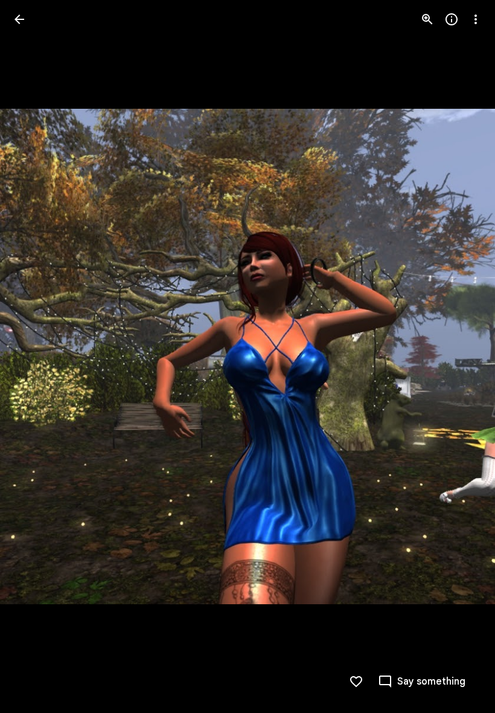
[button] (34, 356)
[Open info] (451, 19)
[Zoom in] (427, 19)
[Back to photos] (19, 19)
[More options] (476, 19)
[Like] (356, 681)
